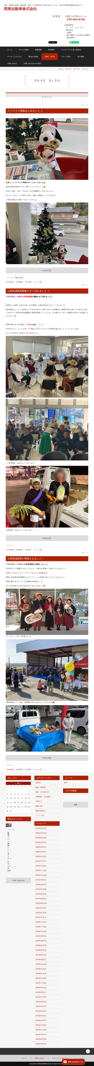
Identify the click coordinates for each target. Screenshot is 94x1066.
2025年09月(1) (41, 880)
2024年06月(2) (41, 950)
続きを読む (48, 270)
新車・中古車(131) (42, 792)
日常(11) (39, 801)
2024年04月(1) (41, 959)
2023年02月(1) (41, 1020)
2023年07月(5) (41, 997)
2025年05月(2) (41, 899)
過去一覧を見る (19, 880)
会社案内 (51, 50)
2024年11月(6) (41, 927)
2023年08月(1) (41, 992)
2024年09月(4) (41, 936)
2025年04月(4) (41, 903)
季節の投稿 (19, 278)
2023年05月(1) (41, 1006)
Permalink (10, 282)
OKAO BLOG (50, 56)
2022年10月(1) (41, 1034)
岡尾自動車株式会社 (17, 2)
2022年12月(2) (41, 1025)
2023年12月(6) (41, 978)
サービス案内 (23, 50)
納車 (9, 871)
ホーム (9, 50)
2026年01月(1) (41, 861)
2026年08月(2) (41, 828)
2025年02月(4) (41, 913)
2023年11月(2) (41, 983)
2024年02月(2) (41, 969)
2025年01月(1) (41, 917)
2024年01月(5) (41, 973)
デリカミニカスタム (14, 56)
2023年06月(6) (41, 1002)
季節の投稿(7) (41, 811)
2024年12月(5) (41, 922)
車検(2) (38, 783)
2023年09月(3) (41, 988)
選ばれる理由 (33, 56)
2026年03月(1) (41, 852)
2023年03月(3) (41, 1016)
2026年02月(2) (41, 856)
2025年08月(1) (41, 884)
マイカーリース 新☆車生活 (71, 50)
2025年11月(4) (41, 870)
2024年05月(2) (41, 955)
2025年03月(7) (41, 908)
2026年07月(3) (41, 833)
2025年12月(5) (41, 866)
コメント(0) (38, 282)
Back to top (47, 1051)
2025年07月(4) (41, 889)
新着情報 (38, 50)
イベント (10, 278)
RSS (65, 783)
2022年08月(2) (41, 1044)
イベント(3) (40, 815)
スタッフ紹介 (66, 56)
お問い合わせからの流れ (32, 63)
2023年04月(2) (41, 1011)
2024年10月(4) (41, 931)
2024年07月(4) (41, 945)
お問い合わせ (12, 63)
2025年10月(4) (41, 875)
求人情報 (80, 56)
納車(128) (39, 806)
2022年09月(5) (41, 1039)
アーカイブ (41, 823)
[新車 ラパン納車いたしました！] (9, 825)
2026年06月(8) (41, 838)
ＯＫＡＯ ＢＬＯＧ (72, 69)
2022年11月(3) (41, 1030)
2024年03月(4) (41, 964)
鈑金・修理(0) (41, 787)
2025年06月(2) (41, 894)
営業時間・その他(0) (43, 797)
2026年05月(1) (41, 842)
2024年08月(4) (41, 941)
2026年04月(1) (41, 847)
